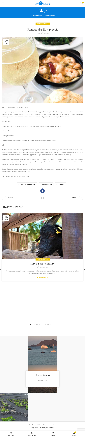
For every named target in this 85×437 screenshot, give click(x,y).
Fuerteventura (49, 15)
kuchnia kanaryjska (27, 184)
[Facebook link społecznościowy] (42, 190)
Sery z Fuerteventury (42, 263)
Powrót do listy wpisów (42, 198)
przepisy (61, 184)
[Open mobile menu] (3, 3)
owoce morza (47, 184)
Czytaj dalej (42, 277)
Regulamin (34, 428)
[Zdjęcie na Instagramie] (14, 350)
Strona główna (36, 15)
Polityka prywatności (47, 428)
